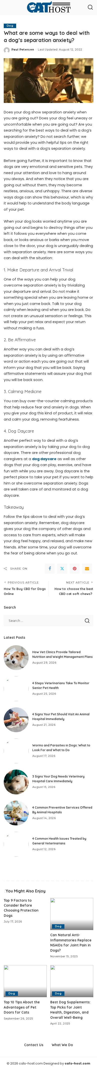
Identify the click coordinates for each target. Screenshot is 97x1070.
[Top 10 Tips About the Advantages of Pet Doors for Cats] (25, 981)
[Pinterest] (75, 569)
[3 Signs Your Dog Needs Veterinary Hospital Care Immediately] (16, 782)
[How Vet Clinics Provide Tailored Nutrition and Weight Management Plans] (16, 657)
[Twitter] (62, 569)
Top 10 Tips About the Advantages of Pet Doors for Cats (22, 1007)
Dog (10, 25)
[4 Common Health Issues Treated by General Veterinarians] (16, 844)
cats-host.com (77, 1063)
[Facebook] (50, 569)
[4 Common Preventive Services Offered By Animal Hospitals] (16, 813)
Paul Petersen (22, 49)
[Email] (87, 569)
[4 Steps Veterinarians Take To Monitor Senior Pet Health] (16, 688)
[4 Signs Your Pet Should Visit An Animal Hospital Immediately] (16, 719)
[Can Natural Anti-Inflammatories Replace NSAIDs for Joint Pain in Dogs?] (71, 914)
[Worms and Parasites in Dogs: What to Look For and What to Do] (16, 750)
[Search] (90, 7)
